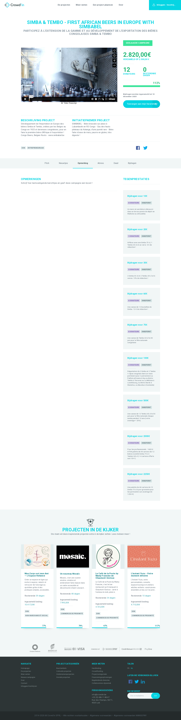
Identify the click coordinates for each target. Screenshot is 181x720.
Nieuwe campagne (28, 677)
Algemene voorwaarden (100, 715)
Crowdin (13, 5)
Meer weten (81, 5)
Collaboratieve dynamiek (101, 683)
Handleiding (96, 668)
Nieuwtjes (63, 163)
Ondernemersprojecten (65, 674)
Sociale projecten (63, 677)
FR (128, 668)
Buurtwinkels (61, 668)
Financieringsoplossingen (102, 677)
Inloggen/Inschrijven (29, 686)
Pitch (47, 163)
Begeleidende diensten (101, 680)
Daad (116, 163)
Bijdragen (132, 163)
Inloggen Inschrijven (167, 5)
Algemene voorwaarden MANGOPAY (130, 715)
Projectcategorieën (99, 674)
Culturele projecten (63, 671)
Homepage (25, 668)
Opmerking (83, 163)
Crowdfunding (97, 671)
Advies (101, 163)
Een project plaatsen (103, 5)
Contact (24, 683)
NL (132, 668)
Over (121, 5)
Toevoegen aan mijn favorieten (141, 104)
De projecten (64, 5)
